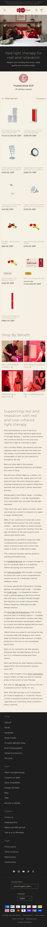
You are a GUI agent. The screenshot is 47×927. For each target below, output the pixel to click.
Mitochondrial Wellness (9, 395)
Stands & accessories (13, 753)
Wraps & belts (10, 738)
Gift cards (8, 758)
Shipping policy (11, 822)
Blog (6, 793)
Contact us (9, 817)
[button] (4, 10)
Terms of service (11, 852)
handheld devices (14, 561)
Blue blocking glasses (13, 748)
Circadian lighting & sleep (15, 743)
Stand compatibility (12, 783)
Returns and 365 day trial (15, 827)
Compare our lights (12, 777)
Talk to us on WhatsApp (14, 832)
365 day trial (20, 685)
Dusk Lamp (12, 592)
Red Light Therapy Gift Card (34, 278)
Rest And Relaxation (34, 394)
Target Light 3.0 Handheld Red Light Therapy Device (11, 168)
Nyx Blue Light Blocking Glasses (10, 242)
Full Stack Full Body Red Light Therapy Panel (11, 317)
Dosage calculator (12, 788)
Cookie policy (10, 862)
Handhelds (9, 733)
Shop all (8, 722)
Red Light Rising (15, 915)
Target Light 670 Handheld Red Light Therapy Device (34, 205)
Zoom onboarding (35, 674)
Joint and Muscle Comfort (10, 365)
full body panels (14, 572)
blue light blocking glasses (18, 612)
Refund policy (10, 857)
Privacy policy (10, 847)
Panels (7, 728)
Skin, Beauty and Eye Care (34, 365)
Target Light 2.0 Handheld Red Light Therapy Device (33, 168)
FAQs (7, 798)
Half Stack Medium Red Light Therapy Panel (32, 131)
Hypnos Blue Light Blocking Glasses (34, 242)
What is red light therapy (15, 772)
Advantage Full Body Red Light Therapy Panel (11, 131)
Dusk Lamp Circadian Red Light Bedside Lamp (11, 205)
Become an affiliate (12, 803)
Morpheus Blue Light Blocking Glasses (9, 279)
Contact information (25, 922)
